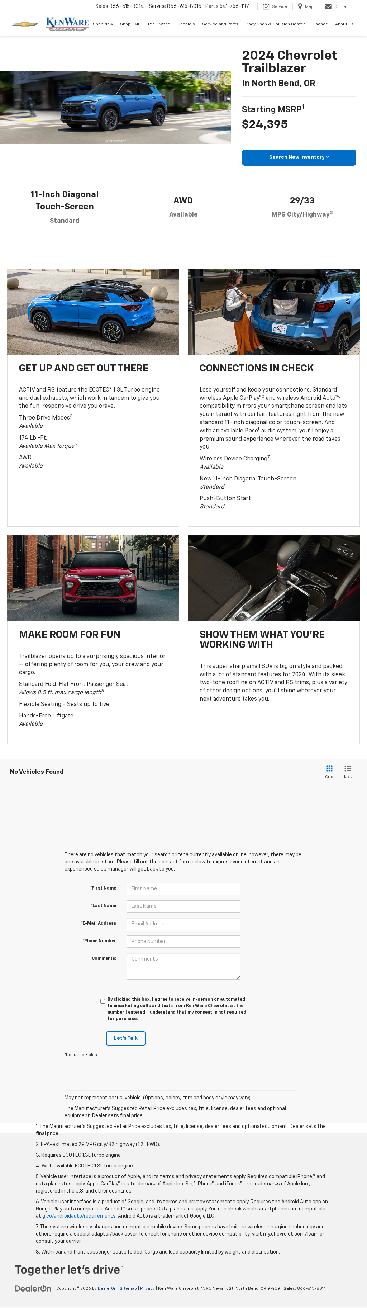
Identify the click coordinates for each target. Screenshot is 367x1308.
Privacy (147, 1288)
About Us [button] (344, 24)
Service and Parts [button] (220, 24)
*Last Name (103, 906)
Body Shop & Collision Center (275, 24)
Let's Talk (126, 1038)
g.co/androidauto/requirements (79, 1216)
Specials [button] (186, 24)
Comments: (104, 959)
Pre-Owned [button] (159, 24)
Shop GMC (130, 24)
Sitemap (128, 1288)
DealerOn (107, 1288)
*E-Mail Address (98, 923)
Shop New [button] (103, 24)
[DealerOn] (33, 1288)
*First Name (103, 888)
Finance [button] (320, 24)
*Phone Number (99, 941)
